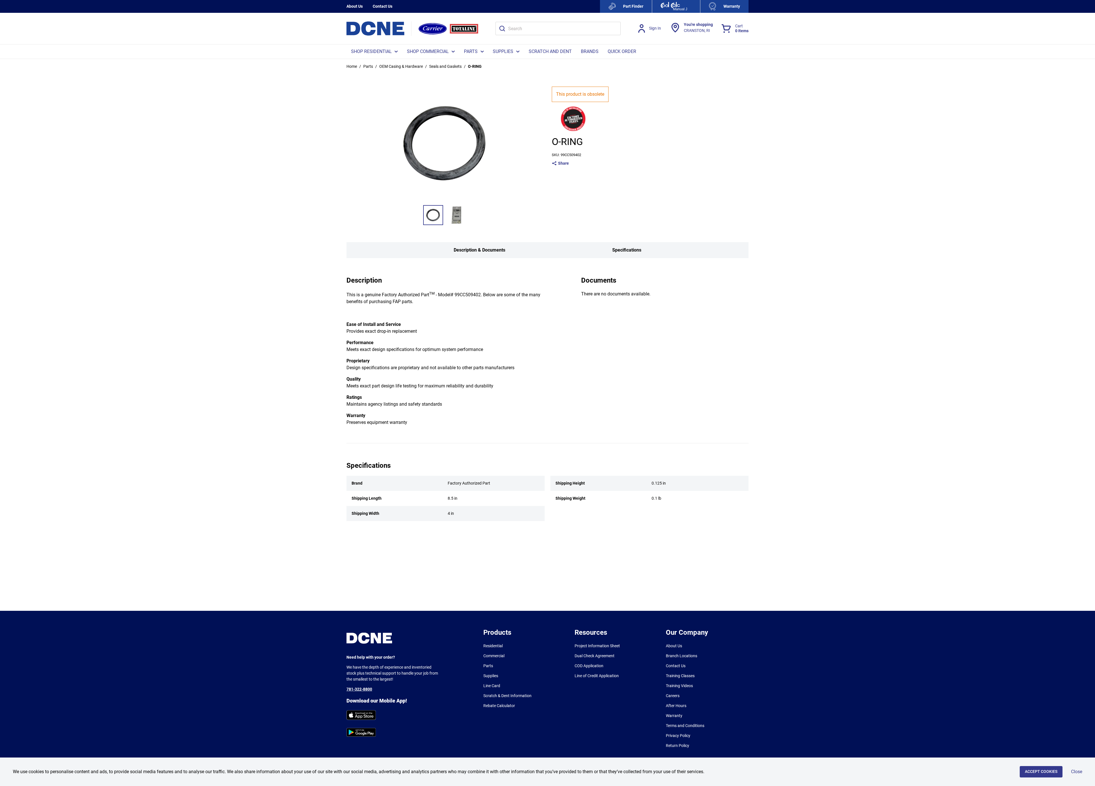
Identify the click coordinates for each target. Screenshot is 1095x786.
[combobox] (558, 28)
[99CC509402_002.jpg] (457, 215)
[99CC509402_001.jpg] (433, 215)
